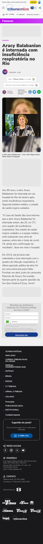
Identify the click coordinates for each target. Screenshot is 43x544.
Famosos (5, 40)
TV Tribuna (21, 14)
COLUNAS (9, 396)
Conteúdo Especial (12, 415)
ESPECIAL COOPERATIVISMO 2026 (15, 366)
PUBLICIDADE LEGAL (14, 406)
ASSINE (33, 2)
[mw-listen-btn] (4, 92)
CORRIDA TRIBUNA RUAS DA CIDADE (16, 360)
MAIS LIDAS (10, 355)
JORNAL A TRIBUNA (13, 391)
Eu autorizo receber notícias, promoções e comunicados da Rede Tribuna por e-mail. (21, 325)
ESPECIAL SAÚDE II (33, 14)
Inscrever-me (21, 335)
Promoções (9, 402)
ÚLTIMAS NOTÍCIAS (13, 351)
